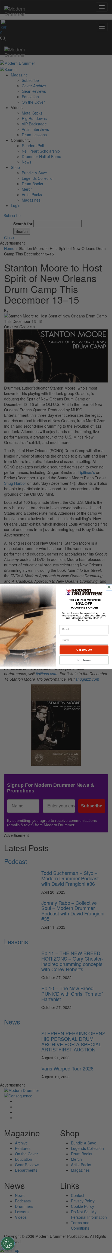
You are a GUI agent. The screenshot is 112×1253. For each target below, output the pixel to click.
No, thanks (83, 660)
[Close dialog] (109, 587)
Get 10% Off (84, 649)
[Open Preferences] (8, 1243)
